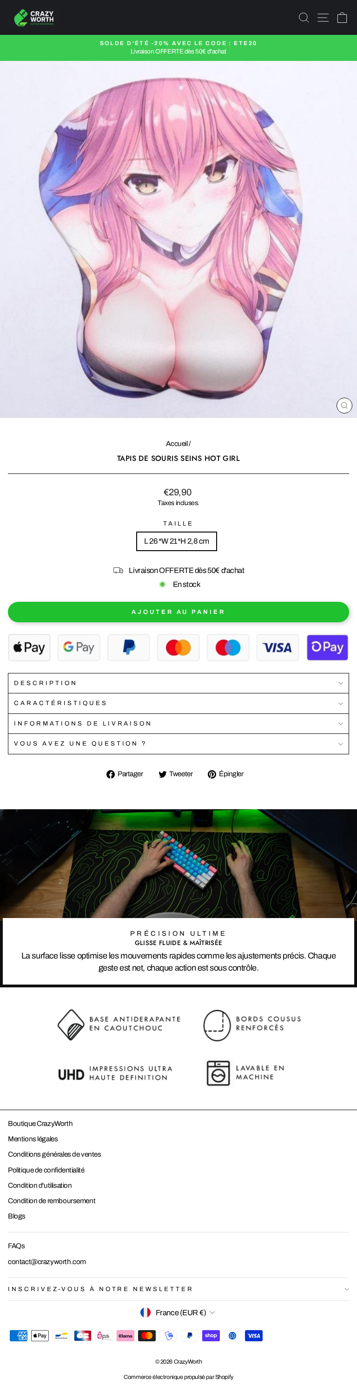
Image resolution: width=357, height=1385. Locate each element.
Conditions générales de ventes (54, 1154)
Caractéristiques (61, 702)
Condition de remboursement (51, 1201)
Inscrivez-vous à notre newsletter (101, 1288)
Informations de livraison (83, 723)
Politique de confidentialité (46, 1170)
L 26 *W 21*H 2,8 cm (176, 541)
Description (46, 682)
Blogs (17, 1216)
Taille (178, 523)
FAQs (16, 1246)
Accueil (176, 443)
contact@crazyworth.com (47, 1261)
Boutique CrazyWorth (40, 1123)
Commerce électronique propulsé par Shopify (178, 1377)
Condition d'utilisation (40, 1185)
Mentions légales (33, 1139)
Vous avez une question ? (80, 743)
